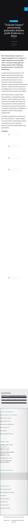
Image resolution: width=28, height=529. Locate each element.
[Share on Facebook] (13, 44)
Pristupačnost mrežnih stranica (17, 520)
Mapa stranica (7, 520)
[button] (26, 9)
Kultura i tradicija (14, 21)
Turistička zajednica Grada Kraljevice (7, 492)
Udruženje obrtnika (3, 501)
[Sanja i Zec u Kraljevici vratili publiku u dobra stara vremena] (14, 400)
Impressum (14, 522)
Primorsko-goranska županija (5, 489)
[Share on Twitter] (15, 44)
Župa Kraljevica (3, 495)
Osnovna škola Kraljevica (4, 498)
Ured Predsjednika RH (4, 505)
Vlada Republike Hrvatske (5, 508)
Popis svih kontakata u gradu (6, 460)
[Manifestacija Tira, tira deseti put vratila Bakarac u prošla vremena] (14, 396)
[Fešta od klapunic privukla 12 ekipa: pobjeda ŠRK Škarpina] (14, 402)
